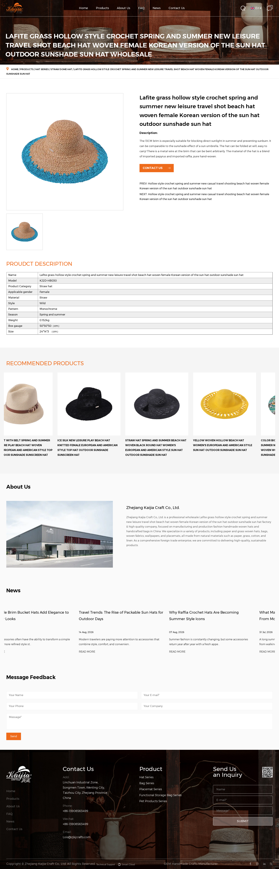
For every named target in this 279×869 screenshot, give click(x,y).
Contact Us (177, 8)
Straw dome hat (61, 69)
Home (83, 8)
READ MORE (14, 651)
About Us (123, 8)
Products (102, 8)
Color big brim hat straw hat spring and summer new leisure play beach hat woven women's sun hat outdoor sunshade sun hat (241, 447)
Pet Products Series (153, 801)
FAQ (141, 8)
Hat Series (42, 69)
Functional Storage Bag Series (108, 14)
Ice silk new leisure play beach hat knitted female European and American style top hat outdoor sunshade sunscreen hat (36, 447)
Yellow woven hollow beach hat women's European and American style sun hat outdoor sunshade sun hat (171, 445)
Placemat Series (150, 789)
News (156, 8)
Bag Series (146, 783)
